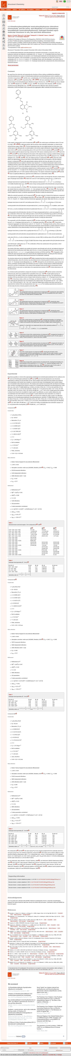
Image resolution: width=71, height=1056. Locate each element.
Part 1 (46, 15)
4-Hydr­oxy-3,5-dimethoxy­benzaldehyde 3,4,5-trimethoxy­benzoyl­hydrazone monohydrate (20, 994)
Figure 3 (22, 309)
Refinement (14, 489)
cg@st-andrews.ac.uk (26, 47)
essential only (52, 1054)
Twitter (41, 1043)
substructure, (40, 227)
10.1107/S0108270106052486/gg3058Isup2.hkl (42, 882)
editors (15, 9)
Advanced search (59, 1050)
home (3, 9)
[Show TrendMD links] (63, 1036)
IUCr (60, 1)
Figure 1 (22, 290)
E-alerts (29, 1043)
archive (8, 9)
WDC (68, 1)
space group (13, 852)
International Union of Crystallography (38, 1052)
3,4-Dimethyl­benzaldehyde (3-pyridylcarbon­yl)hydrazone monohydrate (20, 988)
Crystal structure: (12, 879)
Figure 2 (22, 299)
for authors (22, 9)
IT (64, 1)
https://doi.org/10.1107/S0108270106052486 (55, 16)
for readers (30, 9)
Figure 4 (22, 318)
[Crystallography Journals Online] (57, 1)
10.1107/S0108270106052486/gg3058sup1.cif (48, 879)
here (52, 969)
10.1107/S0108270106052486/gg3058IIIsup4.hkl (43, 887)
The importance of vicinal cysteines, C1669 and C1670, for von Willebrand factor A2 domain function (49, 1027)
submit (38, 9)
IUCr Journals (22, 921)
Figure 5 (22, 332)
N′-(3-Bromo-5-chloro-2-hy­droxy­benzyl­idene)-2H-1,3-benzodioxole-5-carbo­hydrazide (22, 1023)
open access (53, 9)
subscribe (45, 9)
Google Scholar (26, 914)
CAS (12, 914)
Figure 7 (22, 350)
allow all (44, 1054)
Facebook (53, 1043)
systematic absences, (57, 850)
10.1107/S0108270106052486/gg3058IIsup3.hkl (42, 885)
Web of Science (17, 914)
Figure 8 (22, 360)
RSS (66, 1043)
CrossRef (60, 913)
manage (60, 1054)
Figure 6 (22, 341)
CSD (45, 919)
